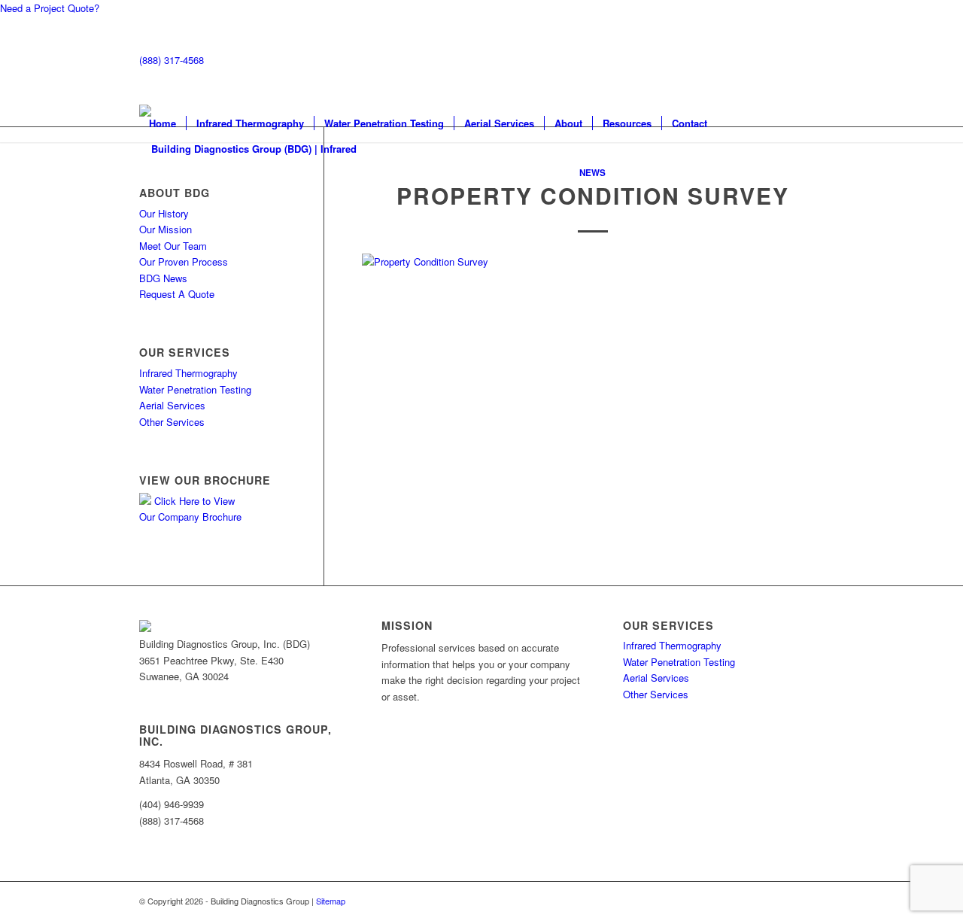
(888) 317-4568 (171, 60)
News (592, 172)
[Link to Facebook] (790, 60)
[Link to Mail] (767, 60)
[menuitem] (162, 123)
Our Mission (165, 229)
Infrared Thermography (188, 373)
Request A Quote (176, 294)
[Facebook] (153, 692)
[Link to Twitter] (812, 60)
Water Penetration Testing (195, 389)
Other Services (172, 422)
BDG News (163, 278)
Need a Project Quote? (49, 8)
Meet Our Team (173, 246)
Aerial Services (172, 405)
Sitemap (330, 901)
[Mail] (143, 692)
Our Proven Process (183, 261)
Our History (164, 213)
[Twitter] (164, 692)
